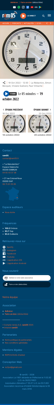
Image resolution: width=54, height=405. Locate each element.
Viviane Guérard (20, 86)
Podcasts (16, 23)
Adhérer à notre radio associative (21, 278)
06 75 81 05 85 (9, 184)
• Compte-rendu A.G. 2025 (17, 325)
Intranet (11, 327)
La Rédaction (37, 82)
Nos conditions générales (16, 343)
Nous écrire (10, 212)
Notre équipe (10, 297)
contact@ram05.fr (10, 158)
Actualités (29, 23)
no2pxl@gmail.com (13, 367)
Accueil (5, 23)
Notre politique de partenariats (18, 340)
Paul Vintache (35, 86)
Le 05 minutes (42, 23)
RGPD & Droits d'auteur (15, 355)
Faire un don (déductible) (18, 284)
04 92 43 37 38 (9, 172)
